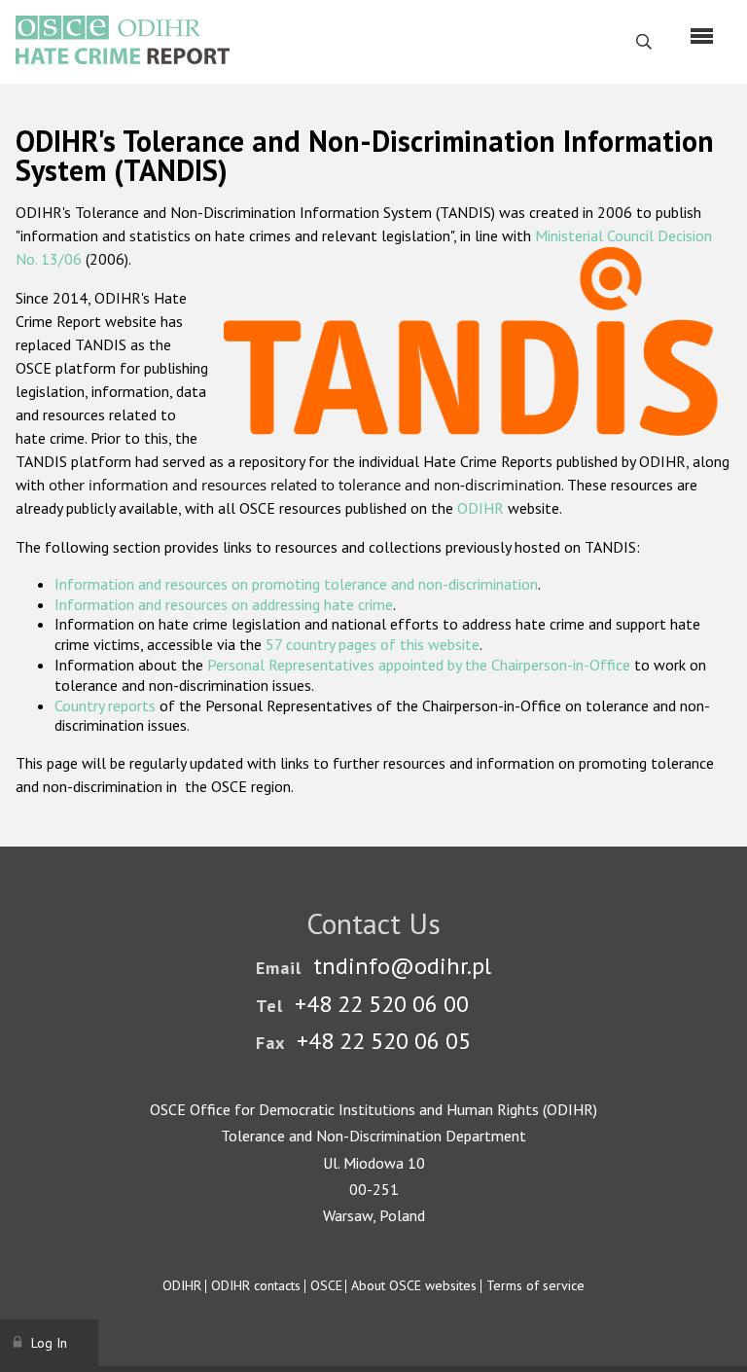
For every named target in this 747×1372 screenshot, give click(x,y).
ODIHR (480, 508)
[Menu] (702, 36)
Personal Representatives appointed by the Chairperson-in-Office (418, 664)
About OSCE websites (414, 1285)
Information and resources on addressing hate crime (223, 604)
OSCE (326, 1285)
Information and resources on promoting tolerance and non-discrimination (296, 584)
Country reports (105, 705)
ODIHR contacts (256, 1285)
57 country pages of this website (373, 644)
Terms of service (535, 1285)
